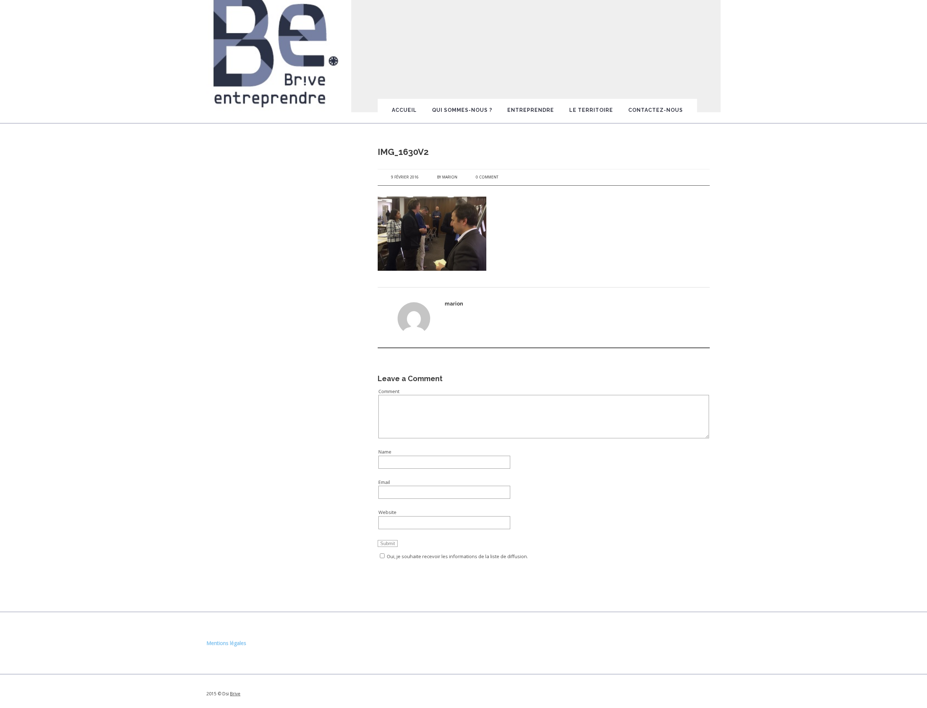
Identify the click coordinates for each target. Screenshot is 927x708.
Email (384, 482)
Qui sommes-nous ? (462, 110)
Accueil (404, 110)
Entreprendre (530, 110)
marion (449, 177)
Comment (388, 391)
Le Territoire (591, 110)
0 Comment (487, 177)
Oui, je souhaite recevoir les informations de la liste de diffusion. (457, 556)
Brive (235, 694)
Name (384, 451)
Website (387, 512)
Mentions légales (226, 643)
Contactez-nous (655, 110)
